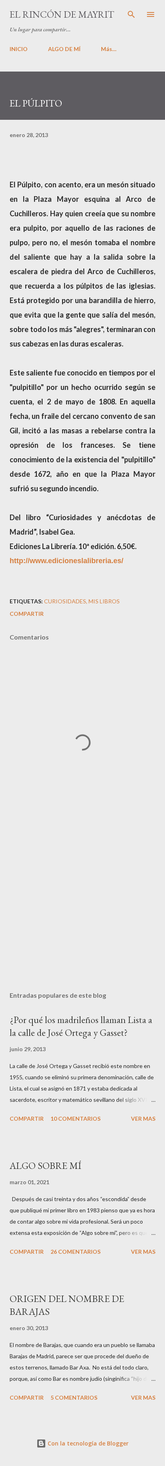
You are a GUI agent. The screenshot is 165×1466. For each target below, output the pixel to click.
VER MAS (143, 1118)
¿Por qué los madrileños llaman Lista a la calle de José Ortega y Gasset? (81, 1026)
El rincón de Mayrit (62, 14)
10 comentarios (75, 1118)
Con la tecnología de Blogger (87, 1443)
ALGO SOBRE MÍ (45, 1165)
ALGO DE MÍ (64, 48)
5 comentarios (73, 1397)
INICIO (19, 48)
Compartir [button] (27, 613)
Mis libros (104, 601)
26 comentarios (75, 1251)
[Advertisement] (82, 909)
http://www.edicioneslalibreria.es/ (66, 561)
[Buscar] (131, 14)
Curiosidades (65, 601)
